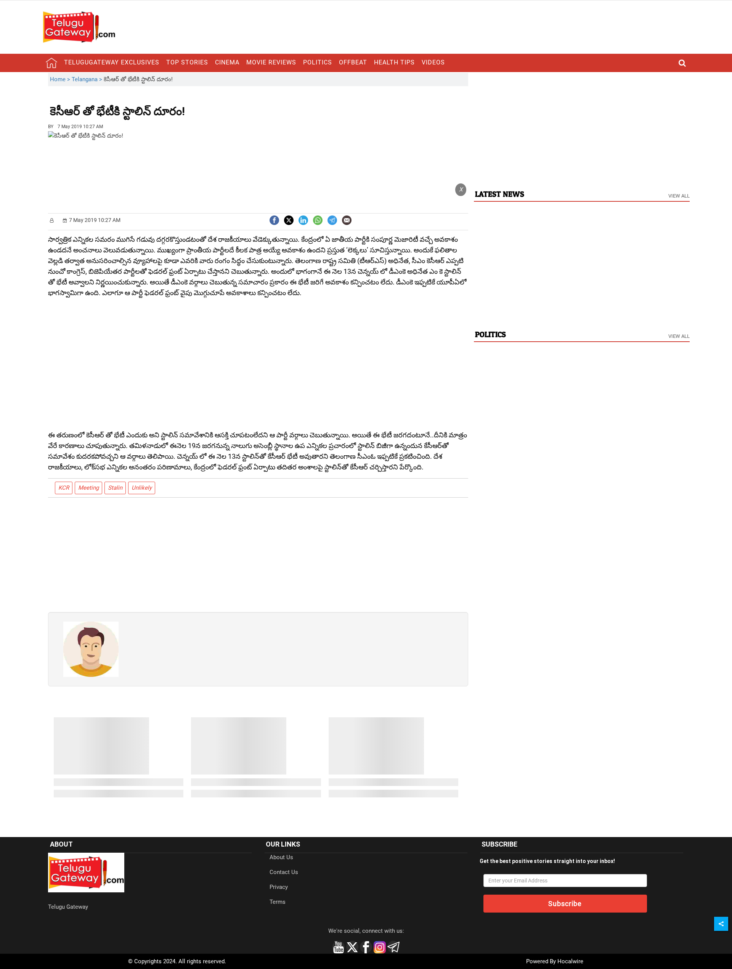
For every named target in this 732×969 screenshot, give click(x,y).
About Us (281, 857)
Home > (61, 79)
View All (679, 196)
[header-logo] (79, 26)
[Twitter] (289, 219)
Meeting (88, 487)
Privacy (279, 887)
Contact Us (284, 872)
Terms (278, 901)
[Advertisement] (227, 105)
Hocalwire (570, 961)
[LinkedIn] (303, 219)
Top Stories (187, 62)
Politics (317, 62)
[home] (51, 63)
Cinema (227, 62)
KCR (63, 487)
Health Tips (394, 62)
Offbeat (353, 62)
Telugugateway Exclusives (111, 62)
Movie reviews (271, 62)
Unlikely (142, 487)
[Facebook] (274, 219)
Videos (433, 62)
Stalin (115, 487)
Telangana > (88, 79)
